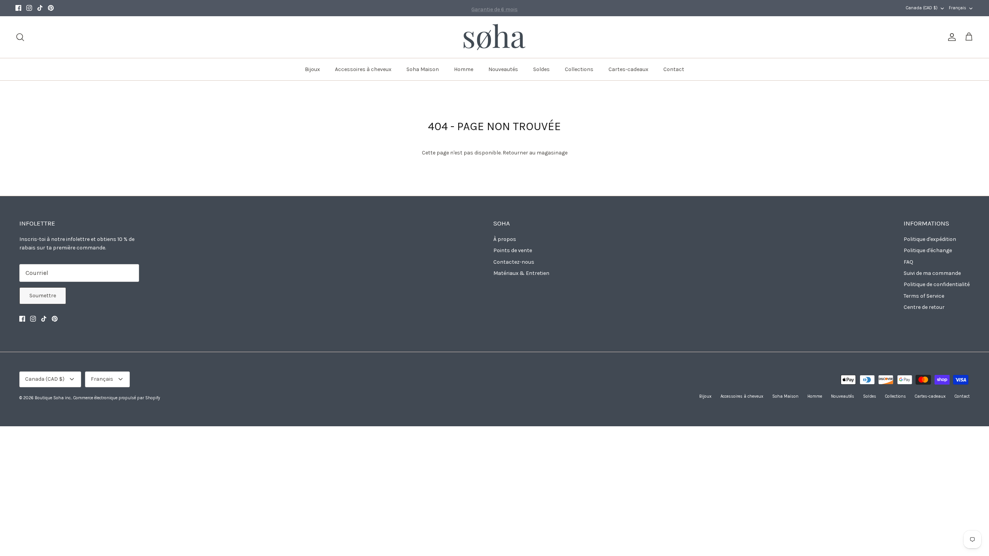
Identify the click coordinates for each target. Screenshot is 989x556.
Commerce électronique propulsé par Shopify (116, 397)
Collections (579, 69)
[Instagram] (29, 8)
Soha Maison (422, 69)
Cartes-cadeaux (628, 69)
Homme (463, 69)
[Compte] (950, 37)
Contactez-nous (513, 262)
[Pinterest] (51, 8)
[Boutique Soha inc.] (494, 37)
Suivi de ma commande (932, 273)
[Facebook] (18, 8)
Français (957, 7)
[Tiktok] (40, 8)
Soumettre (42, 295)
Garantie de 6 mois (494, 8)
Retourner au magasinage (535, 152)
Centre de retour (924, 307)
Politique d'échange (928, 250)
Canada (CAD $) (922, 7)
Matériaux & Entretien (521, 273)
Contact (673, 69)
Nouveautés (503, 69)
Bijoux (312, 69)
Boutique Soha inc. (53, 397)
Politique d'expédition (930, 239)
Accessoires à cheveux (363, 69)
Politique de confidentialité (937, 284)
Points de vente (512, 250)
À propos (504, 239)
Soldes (541, 69)
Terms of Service (924, 296)
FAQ (908, 262)
